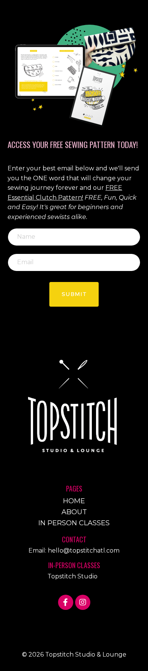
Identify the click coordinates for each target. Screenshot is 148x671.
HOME (74, 501)
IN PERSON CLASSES (74, 523)
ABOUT (74, 512)
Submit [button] (74, 294)
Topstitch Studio (72, 576)
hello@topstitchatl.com (84, 550)
